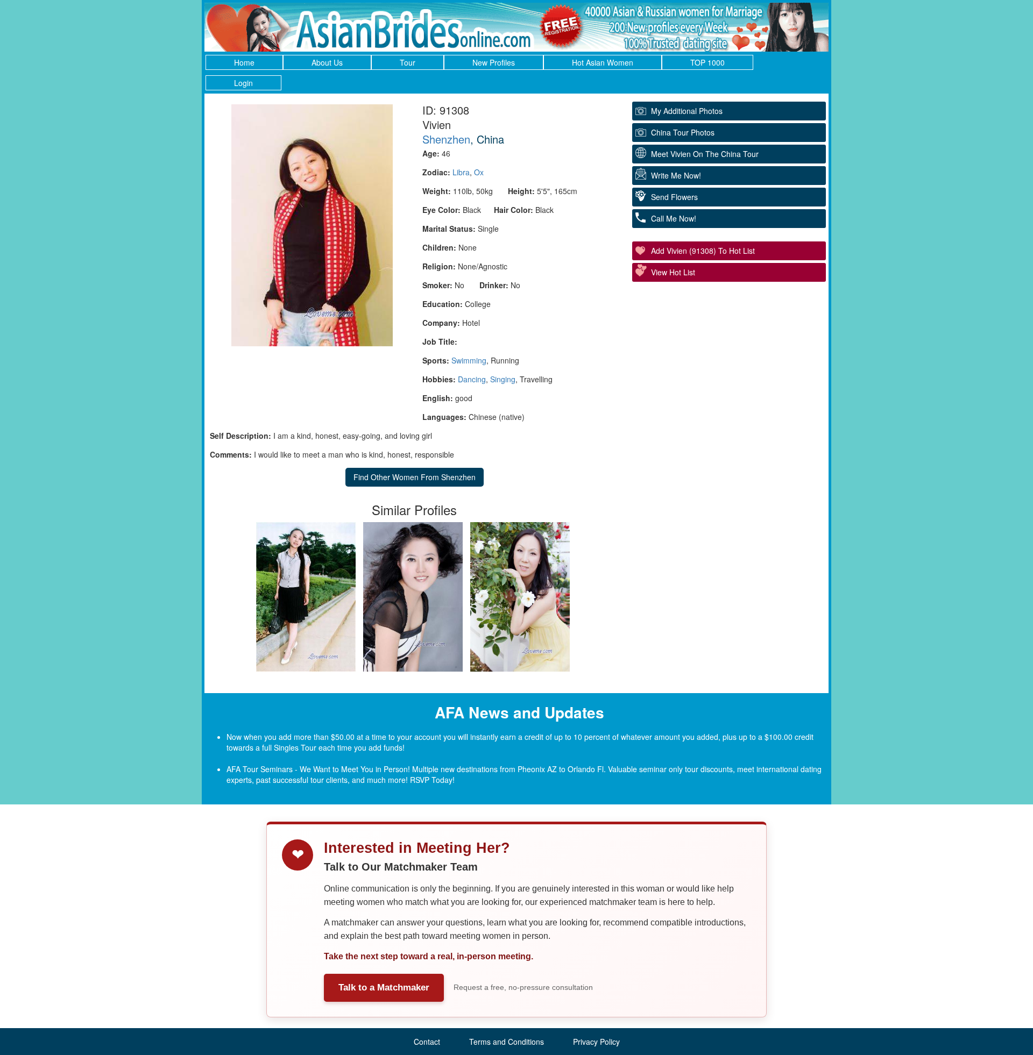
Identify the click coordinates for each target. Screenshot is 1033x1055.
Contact (427, 1041)
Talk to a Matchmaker (383, 987)
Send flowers (674, 196)
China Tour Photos (682, 132)
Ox (479, 172)
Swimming (468, 360)
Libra (461, 172)
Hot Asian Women (602, 62)
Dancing (472, 379)
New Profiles (493, 62)
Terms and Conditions (506, 1041)
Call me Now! (673, 218)
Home (244, 62)
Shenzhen (446, 139)
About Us (327, 62)
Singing (502, 379)
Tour (407, 62)
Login (243, 82)
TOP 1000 (707, 62)
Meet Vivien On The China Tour (705, 153)
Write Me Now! (676, 175)
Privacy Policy (596, 1041)
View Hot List (673, 272)
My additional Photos (687, 110)
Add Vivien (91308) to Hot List (703, 250)
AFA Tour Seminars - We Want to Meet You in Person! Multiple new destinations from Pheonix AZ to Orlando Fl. (416, 769)
